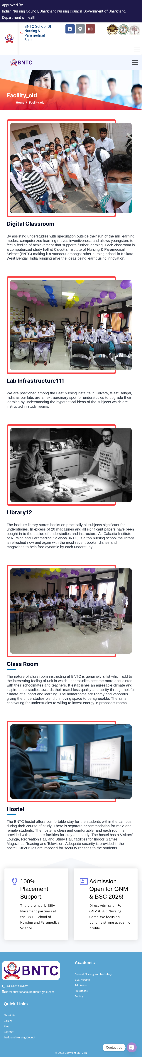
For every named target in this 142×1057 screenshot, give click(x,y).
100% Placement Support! (34, 889)
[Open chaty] (132, 1047)
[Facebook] (70, 28)
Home (20, 102)
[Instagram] (90, 28)
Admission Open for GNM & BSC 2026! (108, 889)
